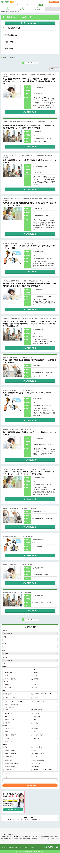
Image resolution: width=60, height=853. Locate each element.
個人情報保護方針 (13, 847)
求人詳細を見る (29, 112)
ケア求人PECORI (5, 11)
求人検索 (7, 9)
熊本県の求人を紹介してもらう (30, 23)
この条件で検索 (30, 785)
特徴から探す (9, 42)
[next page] (37, 63)
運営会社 (4, 847)
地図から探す (9, 49)
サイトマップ (34, 847)
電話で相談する (54, 1)
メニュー (52, 9)
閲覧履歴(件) (37, 9)
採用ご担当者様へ (24, 847)
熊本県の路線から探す (12, 35)
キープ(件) (22, 9)
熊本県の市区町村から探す (13, 28)
